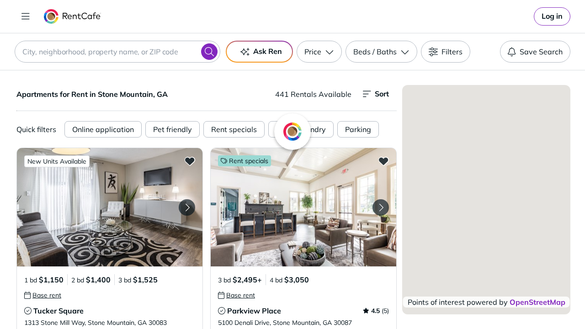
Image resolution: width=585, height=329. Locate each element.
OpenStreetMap (537, 302)
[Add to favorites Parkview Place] (383, 161)
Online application (103, 129)
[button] (109, 207)
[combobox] (117, 52)
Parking (358, 129)
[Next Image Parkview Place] (380, 207)
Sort (382, 93)
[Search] (209, 51)
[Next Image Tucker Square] (187, 207)
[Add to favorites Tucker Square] (189, 161)
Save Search (541, 51)
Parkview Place (254, 310)
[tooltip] (42, 295)
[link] (552, 16)
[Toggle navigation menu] (26, 16)
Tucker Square (58, 310)
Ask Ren (267, 51)
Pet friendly (172, 129)
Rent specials (234, 129)
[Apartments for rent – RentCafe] (72, 16)
